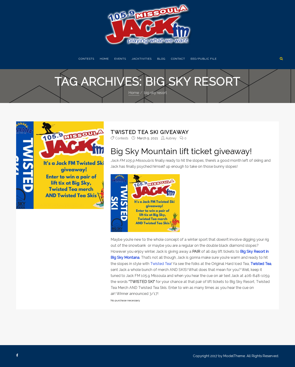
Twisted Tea (160, 263)
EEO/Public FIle (204, 58)
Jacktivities (142, 58)
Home (104, 58)
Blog (161, 58)
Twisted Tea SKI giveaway (150, 132)
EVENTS (120, 58)
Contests (86, 58)
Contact (178, 58)
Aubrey (171, 138)
